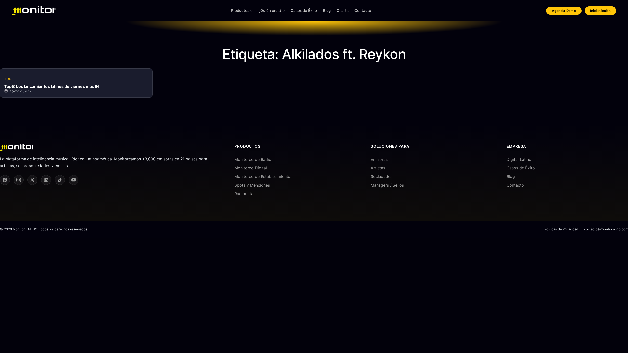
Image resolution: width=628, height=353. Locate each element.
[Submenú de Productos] (251, 11)
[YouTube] (73, 180)
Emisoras (379, 159)
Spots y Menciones (252, 185)
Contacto (515, 185)
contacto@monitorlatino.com (606, 229)
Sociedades (381, 176)
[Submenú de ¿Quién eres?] (284, 11)
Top (7, 79)
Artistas (378, 167)
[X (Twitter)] (32, 180)
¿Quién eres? (270, 10)
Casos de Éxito (521, 167)
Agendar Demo (564, 11)
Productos (240, 10)
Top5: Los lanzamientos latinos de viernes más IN (51, 86)
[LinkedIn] (46, 180)
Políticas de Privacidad (561, 229)
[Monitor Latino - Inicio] (34, 10)
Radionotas (245, 193)
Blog (511, 176)
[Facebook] (5, 180)
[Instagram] (19, 180)
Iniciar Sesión (600, 11)
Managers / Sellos (387, 185)
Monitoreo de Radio (253, 159)
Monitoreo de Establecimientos (263, 176)
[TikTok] (60, 180)
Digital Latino (519, 159)
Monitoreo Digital (251, 167)
